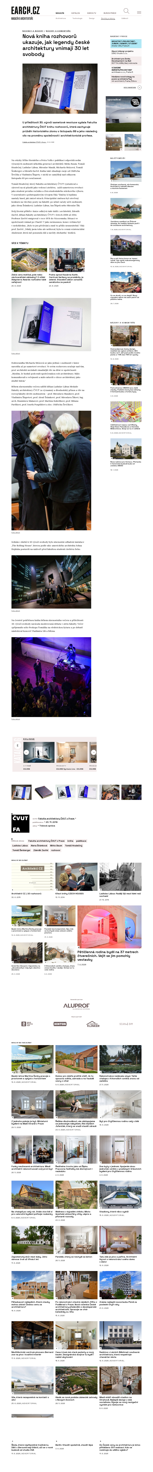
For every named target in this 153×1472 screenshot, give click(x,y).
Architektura (61, 18)
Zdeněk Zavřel (40, 850)
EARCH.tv (91, 13)
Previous (26, 752)
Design (92, 18)
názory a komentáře (58, 31)
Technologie (77, 18)
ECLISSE (29, 739)
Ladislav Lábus (20, 845)
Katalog (75, 13)
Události (124, 18)
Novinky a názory (108, 18)
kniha (70, 840)
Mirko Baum (56, 845)
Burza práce (110, 13)
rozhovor (55, 850)
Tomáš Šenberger (21, 850)
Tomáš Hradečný (73, 845)
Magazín (60, 13)
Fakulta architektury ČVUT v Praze (34, 142)
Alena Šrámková (39, 845)
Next (93, 752)
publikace (81, 840)
